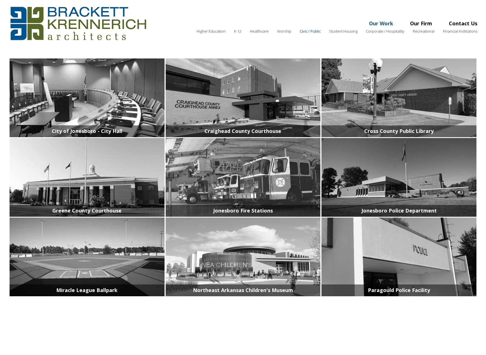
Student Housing (343, 31)
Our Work (381, 23)
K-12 (237, 31)
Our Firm (421, 23)
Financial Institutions (460, 31)
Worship (284, 31)
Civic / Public (310, 31)
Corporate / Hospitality (385, 31)
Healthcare (259, 31)
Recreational (424, 31)
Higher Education (211, 31)
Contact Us (463, 23)
